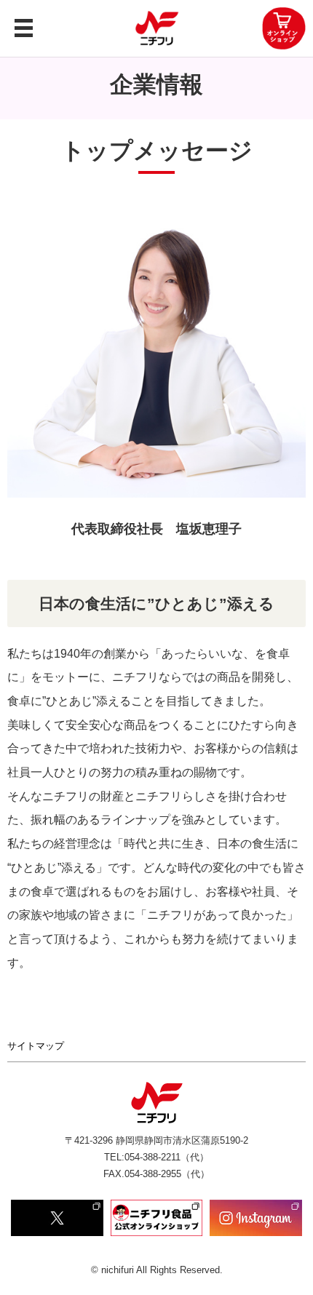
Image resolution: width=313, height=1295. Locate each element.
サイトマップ (35, 1045)
